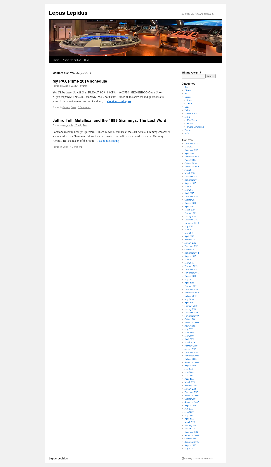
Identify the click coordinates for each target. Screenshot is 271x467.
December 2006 (191, 431)
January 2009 (190, 348)
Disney (188, 90)
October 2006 (191, 438)
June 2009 (189, 332)
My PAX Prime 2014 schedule (80, 81)
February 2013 (191, 239)
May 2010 (189, 299)
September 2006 (192, 441)
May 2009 (189, 335)
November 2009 (192, 315)
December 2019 (191, 149)
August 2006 (190, 445)
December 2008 (191, 352)
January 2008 (190, 388)
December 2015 (191, 176)
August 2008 (190, 365)
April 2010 (189, 302)
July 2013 (189, 226)
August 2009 (190, 325)
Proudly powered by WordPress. (199, 458)
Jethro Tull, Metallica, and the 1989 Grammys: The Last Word (109, 120)
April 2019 (189, 153)
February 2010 (191, 305)
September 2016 (192, 166)
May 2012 (189, 262)
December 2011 (191, 269)
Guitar (190, 123)
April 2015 (189, 192)
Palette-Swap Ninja (195, 126)
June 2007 (189, 411)
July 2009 (189, 328)
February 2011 (191, 285)
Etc (186, 93)
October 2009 (191, 319)
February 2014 (191, 212)
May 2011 (189, 279)
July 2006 (189, 448)
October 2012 (191, 249)
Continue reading (119, 101)
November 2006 (192, 435)
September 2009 (192, 322)
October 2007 (191, 398)
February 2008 (191, 385)
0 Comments (84, 107)
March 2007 (190, 421)
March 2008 (190, 382)
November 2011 (192, 272)
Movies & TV (191, 113)
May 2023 (189, 146)
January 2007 (190, 428)
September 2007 (192, 401)
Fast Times (192, 120)
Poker (189, 100)
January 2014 (190, 216)
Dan (85, 85)
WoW (189, 103)
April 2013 (189, 236)
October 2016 (191, 163)
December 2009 (191, 312)
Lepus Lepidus (68, 12)
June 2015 (189, 186)
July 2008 (189, 368)
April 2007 (189, 418)
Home (56, 60)
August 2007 (190, 405)
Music (65, 146)
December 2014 (191, 196)
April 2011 (189, 282)
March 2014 (190, 209)
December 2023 (191, 143)
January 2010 (190, 309)
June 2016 (189, 169)
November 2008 (192, 355)
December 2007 (191, 392)
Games (66, 107)
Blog (86, 60)
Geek (73, 107)
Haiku (187, 110)
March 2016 (190, 173)
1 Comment (76, 146)
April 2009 (189, 338)
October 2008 (191, 358)
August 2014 (190, 202)
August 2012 (190, 256)
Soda (187, 133)
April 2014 (189, 206)
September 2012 (192, 252)
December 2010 (191, 289)
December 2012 (191, 246)
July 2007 (189, 408)
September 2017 (192, 156)
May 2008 (189, 375)
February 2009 (191, 345)
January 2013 (190, 242)
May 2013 (189, 232)
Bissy (187, 86)
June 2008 (189, 372)
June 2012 (189, 259)
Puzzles (188, 129)
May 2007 (189, 415)
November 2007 (192, 395)
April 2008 (189, 378)
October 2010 (191, 295)
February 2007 (191, 425)
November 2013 (192, 222)
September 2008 (192, 362)
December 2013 (191, 219)
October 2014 (191, 199)
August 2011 (190, 275)
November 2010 (192, 292)
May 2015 (189, 189)
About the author (72, 60)
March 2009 (190, 342)
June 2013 (189, 229)
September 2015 (192, 179)
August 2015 (190, 183)
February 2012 (191, 265)
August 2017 (190, 159)
